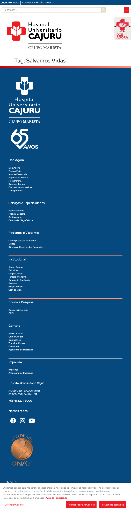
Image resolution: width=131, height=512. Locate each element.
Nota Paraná (15, 180)
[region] (65, 497)
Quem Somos (16, 267)
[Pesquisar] (103, 10)
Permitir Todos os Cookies (81, 504)
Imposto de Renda (18, 177)
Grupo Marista (16, 286)
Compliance (15, 339)
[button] (126, 10)
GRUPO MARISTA (10, 2)
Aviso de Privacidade (56, 497)
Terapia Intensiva (17, 276)
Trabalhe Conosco (18, 343)
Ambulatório (15, 217)
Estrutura (13, 270)
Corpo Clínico (16, 273)
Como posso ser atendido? (22, 240)
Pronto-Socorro (17, 213)
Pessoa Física (15, 171)
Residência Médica (18, 310)
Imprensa (13, 369)
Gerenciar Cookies (14, 504)
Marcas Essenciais (18, 174)
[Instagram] (22, 420)
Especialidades (16, 210)
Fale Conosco (16, 333)
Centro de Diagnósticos (21, 220)
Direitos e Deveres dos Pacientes (26, 247)
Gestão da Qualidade (19, 280)
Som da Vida (15, 289)
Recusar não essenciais (112, 504)
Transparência (16, 190)
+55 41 (20, 400)
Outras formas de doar (20, 187)
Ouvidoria (14, 346)
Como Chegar (16, 336)
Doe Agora (14, 167)
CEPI (11, 313)
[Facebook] (13, 420)
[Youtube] (31, 420)
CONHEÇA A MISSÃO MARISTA (38, 2)
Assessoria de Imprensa (21, 349)
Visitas (12, 243)
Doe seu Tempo (17, 184)
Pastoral (13, 283)
